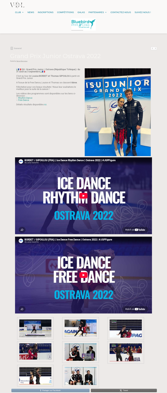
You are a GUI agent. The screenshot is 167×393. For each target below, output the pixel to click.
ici (45, 104)
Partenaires (96, 12)
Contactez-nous (121, 12)
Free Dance (23, 100)
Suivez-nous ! (143, 12)
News (31, 12)
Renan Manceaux (22, 61)
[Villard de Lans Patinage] (17, 5)
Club (18, 12)
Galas (81, 12)
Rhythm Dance (25, 98)
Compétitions (65, 12)
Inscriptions (45, 12)
